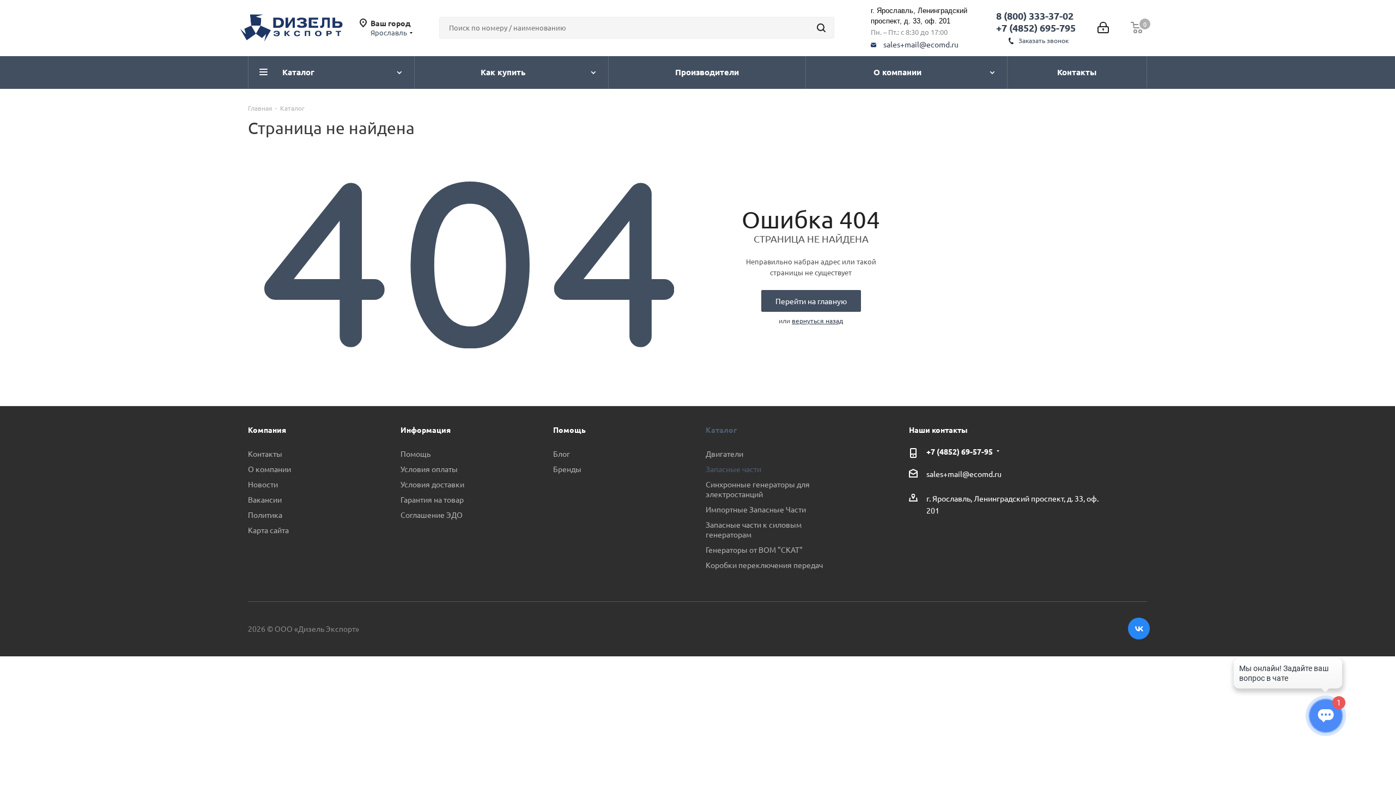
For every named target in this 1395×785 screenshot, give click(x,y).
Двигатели (724, 453)
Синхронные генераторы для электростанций (758, 489)
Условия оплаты (429, 469)
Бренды (567, 469)
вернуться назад (817, 320)
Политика (265, 515)
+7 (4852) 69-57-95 (959, 451)
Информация (426, 429)
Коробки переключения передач (764, 565)
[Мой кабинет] (1103, 27)
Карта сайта (268, 530)
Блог (561, 453)
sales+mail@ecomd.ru (921, 44)
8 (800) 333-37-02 (1034, 15)
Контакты (265, 453)
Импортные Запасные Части (756, 509)
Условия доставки (432, 484)
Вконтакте (1139, 628)
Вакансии (265, 499)
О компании (269, 469)
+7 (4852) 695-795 (1036, 27)
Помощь (415, 453)
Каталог (721, 429)
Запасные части (733, 469)
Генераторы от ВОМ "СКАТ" (754, 549)
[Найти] (821, 28)
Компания (267, 429)
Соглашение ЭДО (432, 515)
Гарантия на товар (432, 499)
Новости (263, 484)
